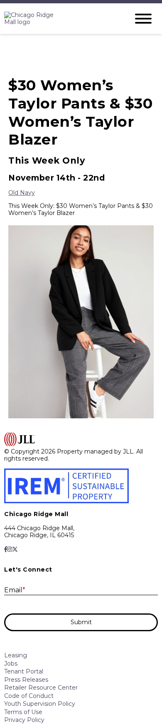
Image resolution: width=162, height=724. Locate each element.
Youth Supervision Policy (39, 703)
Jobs (10, 663)
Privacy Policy (24, 720)
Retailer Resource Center (41, 687)
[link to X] (15, 549)
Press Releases (26, 679)
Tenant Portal (23, 671)
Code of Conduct (29, 696)
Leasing (15, 655)
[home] (60, 19)
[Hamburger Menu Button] (143, 18)
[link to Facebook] (5, 549)
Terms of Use (23, 712)
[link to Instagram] (9, 549)
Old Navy (21, 192)
